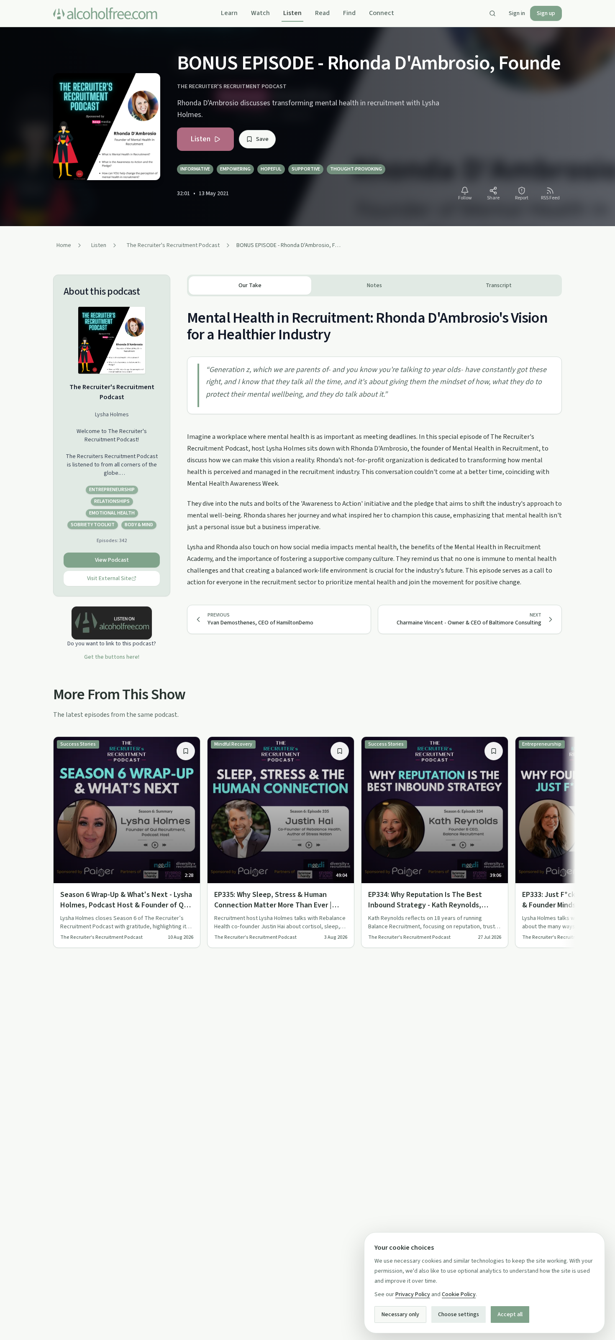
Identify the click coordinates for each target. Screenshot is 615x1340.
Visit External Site (109, 578)
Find (349, 13)
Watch (260, 13)
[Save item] (186, 751)
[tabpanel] (374, 442)
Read (322, 13)
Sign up (546, 13)
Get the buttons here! (111, 657)
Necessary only (400, 1314)
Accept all (510, 1314)
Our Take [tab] (249, 285)
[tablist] (374, 285)
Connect (381, 13)
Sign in (517, 13)
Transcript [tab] (499, 285)
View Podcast (112, 560)
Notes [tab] (374, 285)
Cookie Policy (459, 1294)
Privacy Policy (412, 1294)
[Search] (492, 13)
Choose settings (458, 1314)
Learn (229, 13)
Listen (292, 13)
